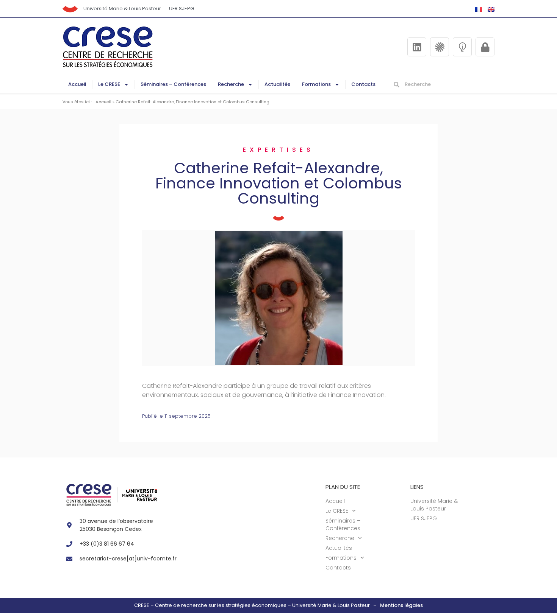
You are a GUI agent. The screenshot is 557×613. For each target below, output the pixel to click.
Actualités (277, 84)
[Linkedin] (416, 46)
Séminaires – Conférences (173, 84)
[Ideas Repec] (462, 46)
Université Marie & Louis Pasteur (122, 8)
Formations (316, 84)
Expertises (278, 149)
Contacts (363, 84)
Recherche (231, 84)
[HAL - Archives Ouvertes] (439, 46)
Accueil (77, 84)
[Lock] (485, 46)
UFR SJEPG (181, 8)
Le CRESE (109, 84)
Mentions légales (401, 605)
